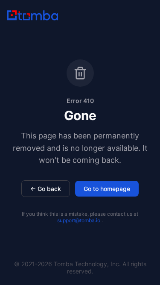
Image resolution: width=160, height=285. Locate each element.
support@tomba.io (78, 220)
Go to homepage (107, 188)
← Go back (45, 188)
